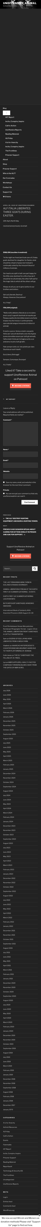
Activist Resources (10, 1127)
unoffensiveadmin (26, 205)
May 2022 (7, 909)
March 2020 (7, 1022)
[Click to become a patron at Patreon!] (20, 389)
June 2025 (7, 747)
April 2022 (7, 913)
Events (5, 1140)
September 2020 (9, 996)
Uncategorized (8, 1180)
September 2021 (9, 944)
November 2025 (9, 725)
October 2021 (8, 939)
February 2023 (8, 870)
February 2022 (8, 922)
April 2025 (7, 756)
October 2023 (8, 835)
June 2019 (7, 1062)
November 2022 (9, 883)
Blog (5, 108)
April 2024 (7, 808)
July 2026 (6, 691)
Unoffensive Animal (20, 3)
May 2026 (7, 699)
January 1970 (8, 1110)
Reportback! (7, 1166)
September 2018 (9, 1088)
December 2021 (9, 931)
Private (6, 490)
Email (6, 460)
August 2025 (8, 739)
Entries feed (7, 1202)
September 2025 (9, 734)
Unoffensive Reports (13, 130)
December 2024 (9, 773)
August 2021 (8, 948)
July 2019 (6, 1057)
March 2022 (7, 918)
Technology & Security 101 (13, 1171)
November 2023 (9, 830)
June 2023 (7, 852)
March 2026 (7, 708)
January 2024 (8, 822)
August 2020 (8, 1000)
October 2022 (8, 887)
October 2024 (8, 782)
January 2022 (8, 926)
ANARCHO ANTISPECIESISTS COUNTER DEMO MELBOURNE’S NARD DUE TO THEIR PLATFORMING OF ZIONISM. (19, 648)
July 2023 (6, 848)
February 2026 (8, 712)
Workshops (7, 183)
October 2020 (8, 992)
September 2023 (9, 839)
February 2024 (8, 817)
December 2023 (9, 826)
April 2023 (7, 861)
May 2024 (7, 804)
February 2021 (8, 974)
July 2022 (6, 900)
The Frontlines (11, 151)
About (5, 159)
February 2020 (8, 1027)
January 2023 (8, 874)
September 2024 (9, 787)
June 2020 (7, 1009)
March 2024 (7, 813)
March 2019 (7, 1066)
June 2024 (7, 800)
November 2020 (9, 987)
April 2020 (7, 1018)
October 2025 (8, 730)
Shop (5, 164)
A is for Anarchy (11, 142)
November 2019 (9, 1040)
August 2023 (8, 843)
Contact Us (7, 187)
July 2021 (6, 952)
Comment (7, 420)
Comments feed (9, 1206)
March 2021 (7, 970)
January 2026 (8, 717)
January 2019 (8, 1075)
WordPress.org (8, 1210)
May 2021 (6, 961)
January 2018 (8, 1101)
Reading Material (12, 134)
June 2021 (7, 957)
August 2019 (8, 1053)
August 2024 (8, 791)
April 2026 (7, 704)
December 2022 (9, 878)
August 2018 (8, 1092)
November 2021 (9, 935)
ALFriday (9, 138)
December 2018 (9, 1079)
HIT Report (9, 117)
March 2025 (7, 760)
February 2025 (8, 765)
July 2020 (6, 1005)
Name (6, 449)
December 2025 (9, 721)
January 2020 (8, 1031)
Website (6, 471)
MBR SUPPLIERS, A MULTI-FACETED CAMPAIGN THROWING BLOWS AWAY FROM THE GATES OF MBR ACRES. (20, 665)
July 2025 (6, 743)
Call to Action (10, 126)
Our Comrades (9, 178)
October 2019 (8, 1044)
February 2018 (8, 1096)
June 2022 (7, 904)
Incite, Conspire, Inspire (14, 121)
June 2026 (7, 695)
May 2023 (7, 856)
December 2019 (9, 1035)
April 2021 (7, 965)
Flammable (7, 1145)
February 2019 (8, 1070)
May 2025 (7, 752)
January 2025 (8, 769)
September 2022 (9, 891)
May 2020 (7, 1014)
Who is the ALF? (9, 173)
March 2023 (7, 865)
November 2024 (9, 778)
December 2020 (9, 983)
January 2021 (8, 979)
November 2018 (9, 1083)
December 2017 (9, 1105)
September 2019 (9, 1048)
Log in (5, 1197)
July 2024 (6, 795)
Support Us (7, 192)
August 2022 (8, 896)
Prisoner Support (12, 155)
